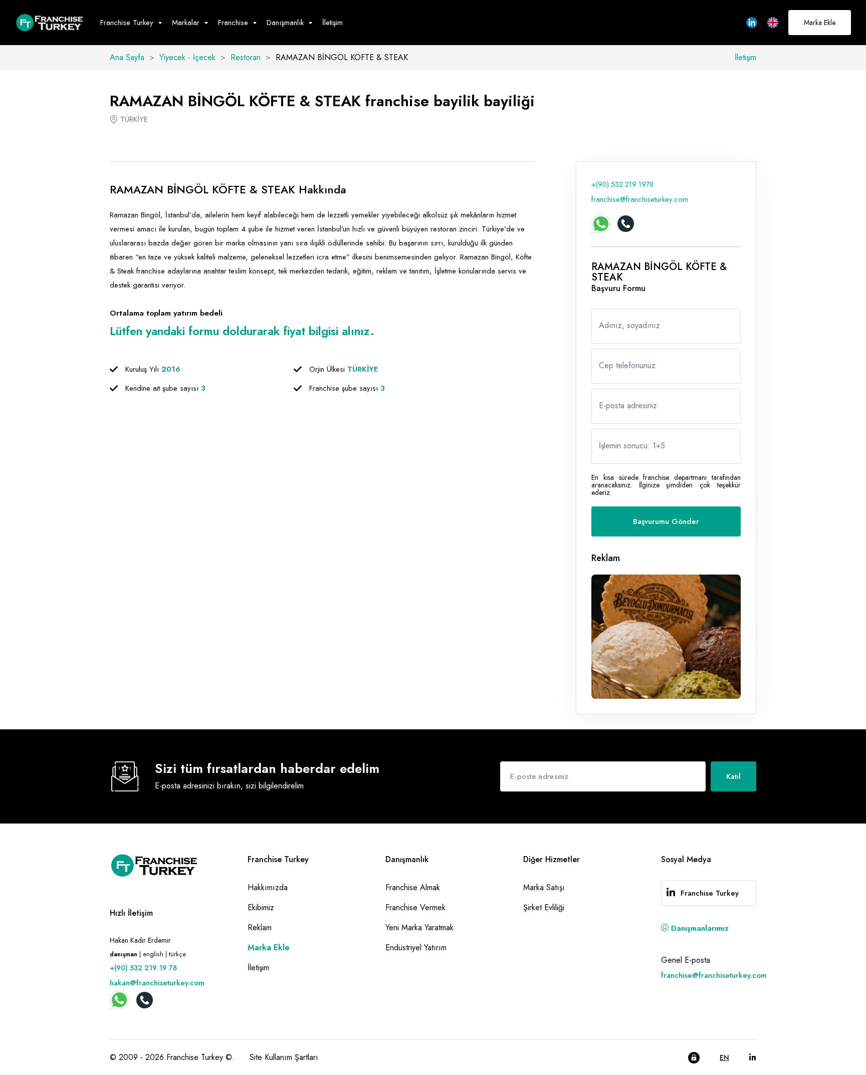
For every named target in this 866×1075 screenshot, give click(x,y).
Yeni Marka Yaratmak (419, 927)
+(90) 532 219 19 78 (143, 968)
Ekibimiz (261, 907)
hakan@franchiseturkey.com (157, 982)
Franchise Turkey (710, 893)
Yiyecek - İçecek (187, 57)
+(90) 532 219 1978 (622, 184)
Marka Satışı (544, 887)
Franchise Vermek (415, 907)
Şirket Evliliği (543, 907)
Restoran (246, 57)
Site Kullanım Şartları (284, 1057)
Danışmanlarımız (699, 928)
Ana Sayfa (127, 57)
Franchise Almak (412, 887)
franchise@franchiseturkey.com (639, 199)
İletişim (332, 22)
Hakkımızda (268, 887)
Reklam (260, 927)
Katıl (733, 776)
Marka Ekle (819, 23)
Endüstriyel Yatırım (416, 947)
